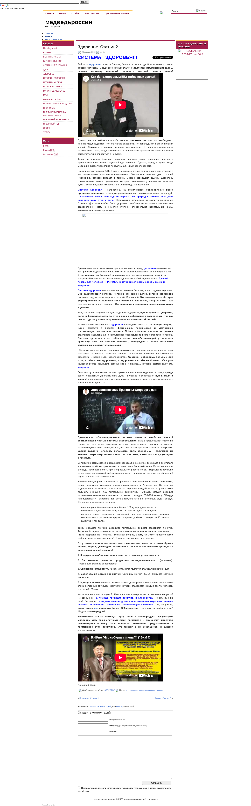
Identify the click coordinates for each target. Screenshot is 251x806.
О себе (62, 13)
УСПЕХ (46, 132)
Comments (50, 154)
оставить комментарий (100, 706)
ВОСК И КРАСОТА (53, 39)
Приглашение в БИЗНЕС (117, 13)
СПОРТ (46, 127)
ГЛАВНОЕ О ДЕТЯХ (52, 60)
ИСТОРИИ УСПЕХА (52, 82)
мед (96, 608)
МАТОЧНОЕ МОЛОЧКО (54, 90)
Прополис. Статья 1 (89, 698)
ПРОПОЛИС (49, 107)
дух (127, 690)
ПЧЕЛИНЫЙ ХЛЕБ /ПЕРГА (56, 119)
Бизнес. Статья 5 (163, 698)
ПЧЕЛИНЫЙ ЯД (51, 123)
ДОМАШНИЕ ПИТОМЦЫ (55, 65)
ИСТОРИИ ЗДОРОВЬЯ (54, 77)
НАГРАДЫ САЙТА (52, 99)
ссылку (119, 706)
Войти (46, 145)
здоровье (95, 64)
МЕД (45, 94)
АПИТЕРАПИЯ (92, 13)
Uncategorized (50, 48)
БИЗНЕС (49, 36)
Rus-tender (51, 805)
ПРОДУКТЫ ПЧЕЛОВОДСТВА (57, 103)
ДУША (46, 69)
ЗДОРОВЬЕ (48, 73)
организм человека (147, 690)
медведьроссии (68, 22)
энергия (159, 690)
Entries (48, 149)
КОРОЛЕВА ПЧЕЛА (52, 86)
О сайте (75, 13)
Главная (49, 13)
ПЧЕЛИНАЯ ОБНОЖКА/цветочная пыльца (54, 114)
